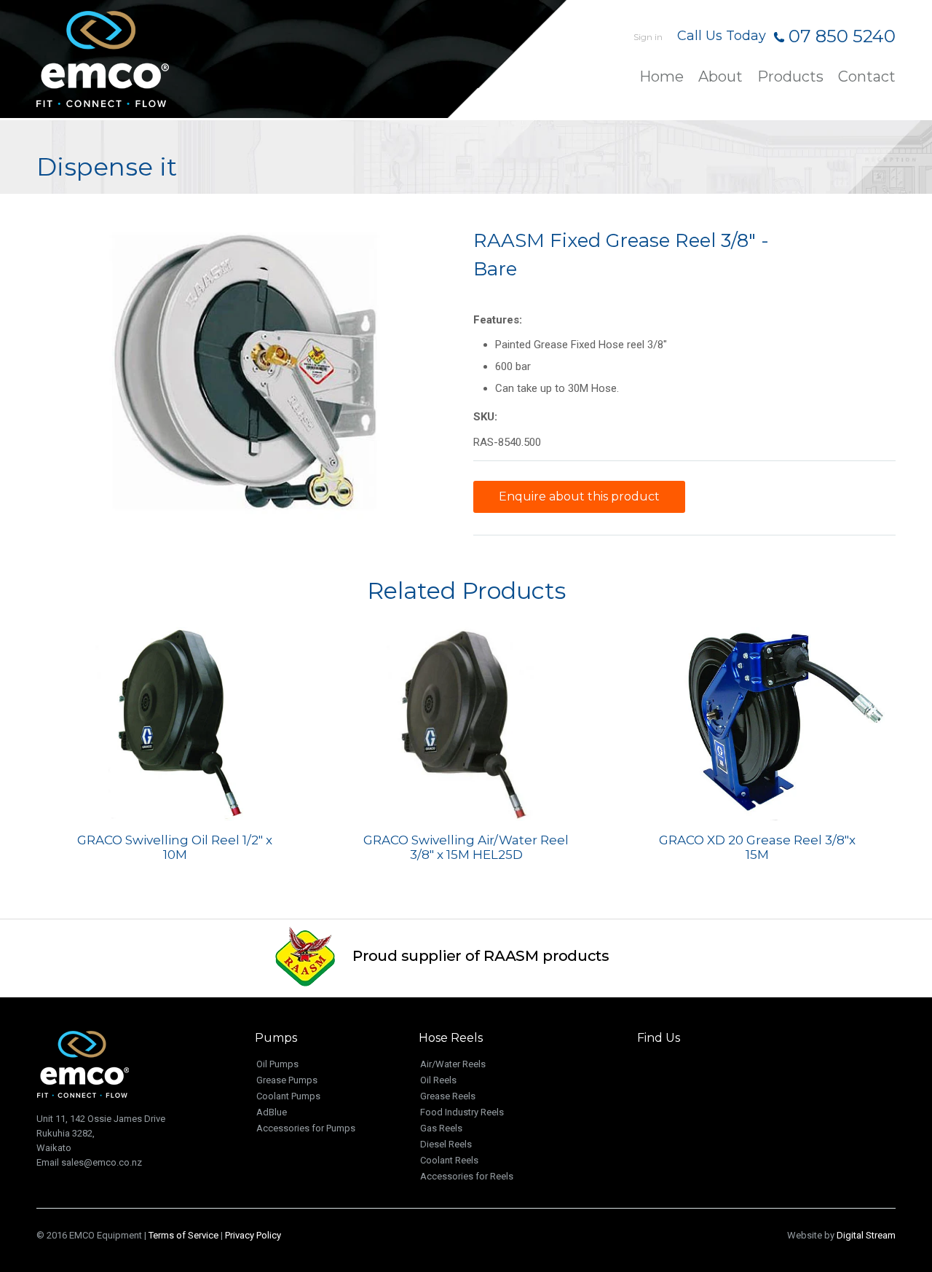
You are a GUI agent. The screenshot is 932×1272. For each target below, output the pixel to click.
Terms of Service (183, 1235)
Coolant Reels (449, 1160)
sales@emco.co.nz (101, 1162)
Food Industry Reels (462, 1112)
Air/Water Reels (453, 1064)
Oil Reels (438, 1080)
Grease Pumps (286, 1080)
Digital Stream (866, 1235)
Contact (867, 77)
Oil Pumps (277, 1064)
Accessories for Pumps (305, 1128)
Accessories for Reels (466, 1176)
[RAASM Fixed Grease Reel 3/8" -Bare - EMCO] (247, 374)
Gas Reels (441, 1128)
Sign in (648, 36)
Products (790, 77)
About (720, 77)
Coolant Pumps (288, 1096)
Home (661, 77)
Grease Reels (447, 1096)
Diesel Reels (446, 1144)
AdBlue (271, 1112)
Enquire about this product (579, 496)
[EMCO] (138, 59)
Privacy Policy (253, 1235)
